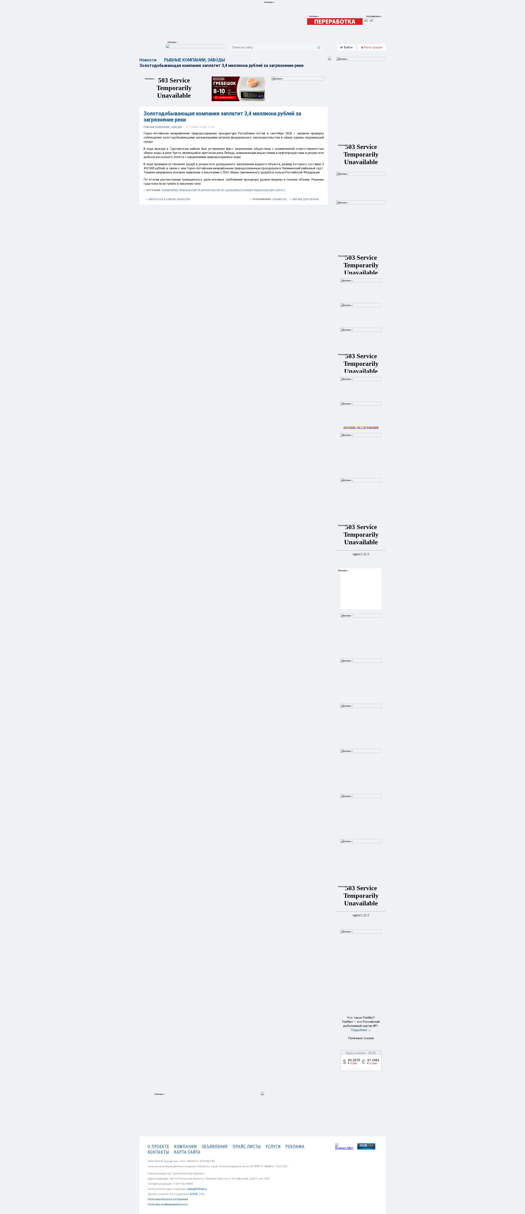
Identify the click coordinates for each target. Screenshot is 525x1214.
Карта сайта (187, 1152)
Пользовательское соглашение (168, 1199)
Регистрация (372, 47)
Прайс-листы (247, 1146)
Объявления (215, 1146)
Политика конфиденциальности (168, 1204)
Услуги (273, 1146)
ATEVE (194, 1194)
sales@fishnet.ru (197, 1188)
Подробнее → (361, 1030)
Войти (348, 47)
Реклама (294, 1146)
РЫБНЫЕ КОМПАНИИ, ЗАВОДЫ (194, 59)
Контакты (158, 1152)
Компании (185, 1146)
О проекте (158, 1146)
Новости (147, 59)
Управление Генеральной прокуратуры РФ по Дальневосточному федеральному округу (223, 190)
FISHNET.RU (280, 199)
